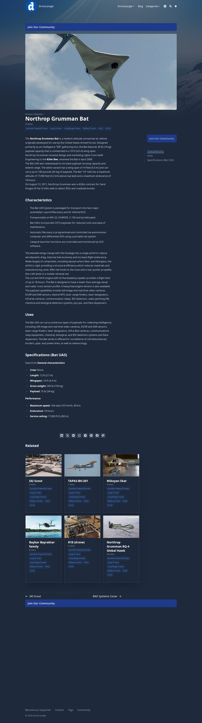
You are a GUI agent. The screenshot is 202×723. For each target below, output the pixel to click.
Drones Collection (34, 114)
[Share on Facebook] (97, 435)
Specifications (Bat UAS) (160, 160)
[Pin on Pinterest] (91, 435)
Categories (152, 6)
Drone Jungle (46, 6)
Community (83, 710)
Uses (150, 155)
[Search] (170, 6)
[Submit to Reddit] (73, 435)
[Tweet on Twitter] (67, 435)
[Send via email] (103, 435)
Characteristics (155, 151)
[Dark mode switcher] (176, 6)
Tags (70, 710)
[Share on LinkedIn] (61, 435)
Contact (59, 710)
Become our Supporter (38, 710)
